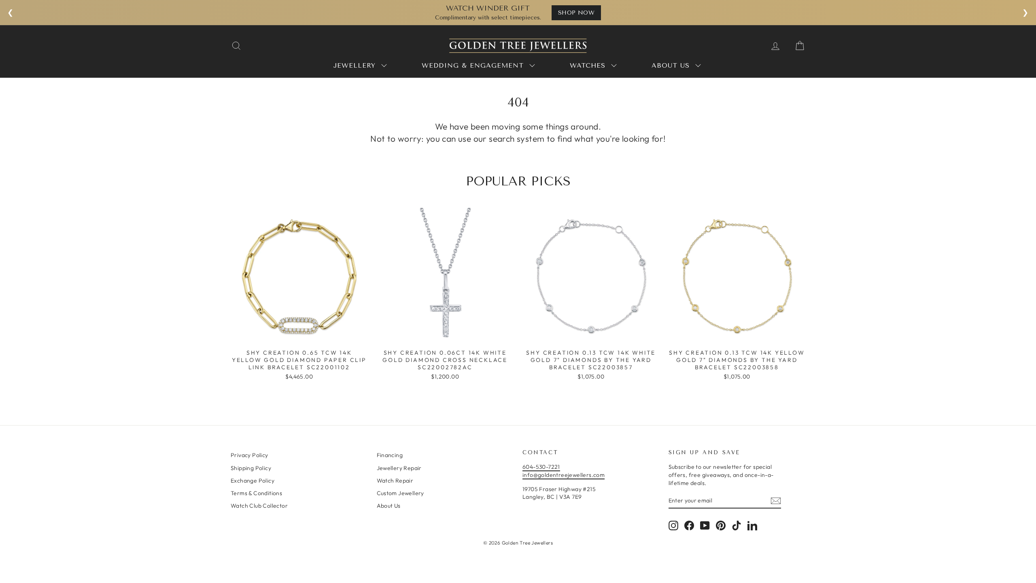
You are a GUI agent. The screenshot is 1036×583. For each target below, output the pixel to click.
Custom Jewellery (400, 493)
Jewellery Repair (399, 468)
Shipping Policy (251, 468)
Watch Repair (395, 480)
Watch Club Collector (259, 505)
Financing (390, 455)
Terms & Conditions (256, 493)
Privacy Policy (249, 455)
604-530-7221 (541, 466)
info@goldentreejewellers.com (563, 475)
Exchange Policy (252, 480)
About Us (389, 505)
